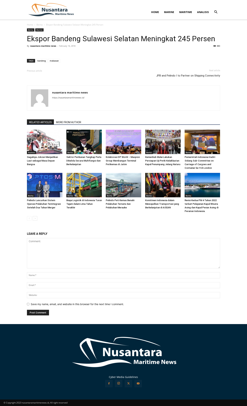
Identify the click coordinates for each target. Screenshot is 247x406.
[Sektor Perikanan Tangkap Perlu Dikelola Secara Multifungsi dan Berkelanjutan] (84, 142)
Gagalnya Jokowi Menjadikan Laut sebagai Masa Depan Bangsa (42, 161)
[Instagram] (118, 383)
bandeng (41, 60)
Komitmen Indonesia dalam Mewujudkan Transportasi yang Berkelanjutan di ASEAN (162, 204)
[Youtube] (138, 383)
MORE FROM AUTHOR (68, 122)
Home (30, 24)
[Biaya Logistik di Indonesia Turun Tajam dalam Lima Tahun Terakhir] (84, 185)
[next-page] (35, 218)
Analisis (31, 152)
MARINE (169, 12)
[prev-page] (29, 218)
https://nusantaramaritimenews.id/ (68, 97)
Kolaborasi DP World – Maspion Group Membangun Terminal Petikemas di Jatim (123, 161)
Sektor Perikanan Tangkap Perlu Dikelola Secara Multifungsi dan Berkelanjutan (83, 161)
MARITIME (185, 12)
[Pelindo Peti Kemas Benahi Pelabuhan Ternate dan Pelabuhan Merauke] (123, 185)
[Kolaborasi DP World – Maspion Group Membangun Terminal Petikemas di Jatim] (123, 142)
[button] (215, 12)
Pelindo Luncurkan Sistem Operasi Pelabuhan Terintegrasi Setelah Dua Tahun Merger (44, 204)
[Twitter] (128, 383)
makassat (54, 60)
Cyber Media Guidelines (123, 377)
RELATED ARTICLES (40, 122)
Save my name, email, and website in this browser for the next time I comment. (77, 304)
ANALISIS (203, 12)
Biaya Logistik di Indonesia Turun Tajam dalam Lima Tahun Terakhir (84, 204)
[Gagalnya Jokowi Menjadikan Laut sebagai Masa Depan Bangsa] (44, 142)
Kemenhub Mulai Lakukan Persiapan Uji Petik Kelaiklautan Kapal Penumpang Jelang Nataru (162, 161)
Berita (40, 24)
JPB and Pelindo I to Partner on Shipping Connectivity (188, 75)
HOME (155, 12)
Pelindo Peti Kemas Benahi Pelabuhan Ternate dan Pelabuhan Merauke (120, 204)
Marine (39, 30)
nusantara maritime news (43, 45)
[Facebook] (108, 383)
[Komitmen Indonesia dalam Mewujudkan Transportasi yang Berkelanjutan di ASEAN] (163, 185)
